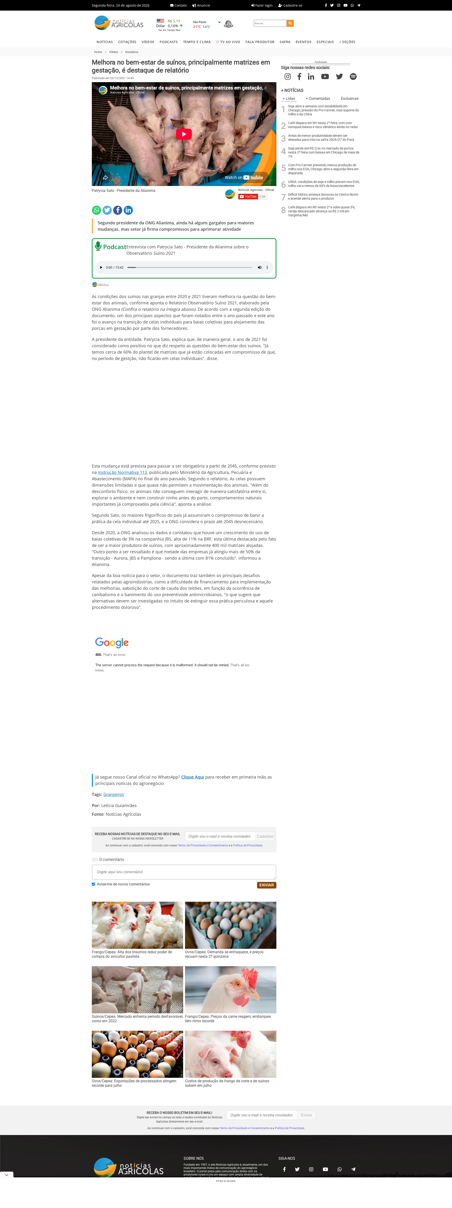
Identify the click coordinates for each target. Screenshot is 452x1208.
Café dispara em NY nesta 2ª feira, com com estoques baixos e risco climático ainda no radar (323, 125)
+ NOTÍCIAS (292, 90)
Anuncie (203, 5)
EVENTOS (304, 42)
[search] (290, 23)
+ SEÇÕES (347, 42)
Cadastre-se (292, 5)
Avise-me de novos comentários (123, 884)
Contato (180, 5)
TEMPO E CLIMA (197, 42)
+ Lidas (289, 98)
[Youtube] (344, 5)
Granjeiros (113, 794)
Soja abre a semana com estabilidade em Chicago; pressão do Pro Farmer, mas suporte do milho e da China (323, 110)
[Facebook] (325, 5)
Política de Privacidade (247, 845)
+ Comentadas (318, 98)
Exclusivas (350, 98)
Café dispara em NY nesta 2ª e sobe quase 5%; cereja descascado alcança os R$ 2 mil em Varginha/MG (321, 211)
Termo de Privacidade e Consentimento (203, 845)
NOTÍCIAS (105, 42)
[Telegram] (357, 5)
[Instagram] (337, 5)
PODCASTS (169, 42)
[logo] (133, 1168)
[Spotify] (353, 77)
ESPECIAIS (325, 42)
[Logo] (119, 23)
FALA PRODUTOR (260, 42)
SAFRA (285, 42)
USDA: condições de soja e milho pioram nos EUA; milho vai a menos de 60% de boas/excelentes (323, 184)
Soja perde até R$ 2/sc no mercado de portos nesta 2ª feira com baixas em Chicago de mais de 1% (323, 152)
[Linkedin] (128, 210)
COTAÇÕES (127, 42)
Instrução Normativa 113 (122, 472)
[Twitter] (331, 5)
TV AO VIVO (230, 42)
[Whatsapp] (351, 5)
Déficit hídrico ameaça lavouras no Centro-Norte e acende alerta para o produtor (323, 197)
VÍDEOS (148, 42)
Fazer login (263, 5)
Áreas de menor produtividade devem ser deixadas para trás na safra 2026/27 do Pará (321, 138)
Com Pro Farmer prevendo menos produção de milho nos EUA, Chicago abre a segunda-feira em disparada (323, 169)
